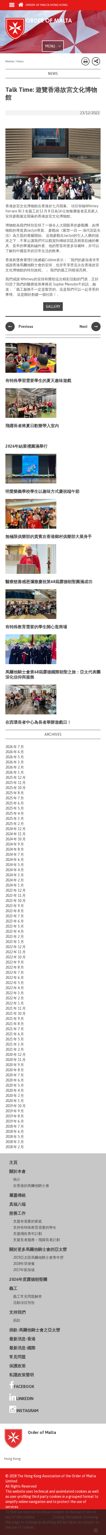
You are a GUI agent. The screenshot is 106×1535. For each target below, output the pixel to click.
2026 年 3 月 (14, 762)
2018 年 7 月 (14, 1126)
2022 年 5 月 (14, 983)
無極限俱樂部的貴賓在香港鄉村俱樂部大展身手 (48, 536)
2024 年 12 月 (15, 829)
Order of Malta (44, 29)
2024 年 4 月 (14, 870)
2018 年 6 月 (14, 1131)
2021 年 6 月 (14, 1034)
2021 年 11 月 (15, 1008)
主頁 (13, 1162)
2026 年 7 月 (14, 747)
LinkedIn (24, 1398)
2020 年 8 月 (14, 1070)
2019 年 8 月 (14, 1116)
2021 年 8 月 (14, 1024)
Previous (26, 326)
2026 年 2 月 (14, 767)
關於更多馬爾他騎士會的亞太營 (38, 1249)
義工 (13, 1288)
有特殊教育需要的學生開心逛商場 (36, 626)
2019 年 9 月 (14, 1111)
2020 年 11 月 (15, 1060)
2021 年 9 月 (14, 1019)
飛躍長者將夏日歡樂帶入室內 (32, 425)
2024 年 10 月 (15, 839)
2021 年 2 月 (14, 1049)
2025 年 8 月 (14, 793)
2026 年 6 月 (14, 752)
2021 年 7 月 (14, 1029)
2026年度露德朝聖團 (28, 1279)
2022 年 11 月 (15, 952)
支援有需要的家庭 (27, 1221)
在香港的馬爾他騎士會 (31, 1186)
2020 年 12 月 (15, 1054)
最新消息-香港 (22, 1339)
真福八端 (17, 1204)
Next (83, 326)
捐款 (16, 1320)
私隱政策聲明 (21, 1375)
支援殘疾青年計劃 (27, 1234)
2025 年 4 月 (14, 813)
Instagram (27, 1410)
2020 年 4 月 (14, 1090)
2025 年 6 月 (14, 803)
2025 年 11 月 (15, 783)
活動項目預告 (24, 1303)
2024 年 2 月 (14, 880)
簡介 (16, 1179)
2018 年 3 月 (14, 1142)
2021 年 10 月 (15, 1013)
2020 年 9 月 (14, 1065)
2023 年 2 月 (14, 936)
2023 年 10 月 (15, 901)
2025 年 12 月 (15, 777)
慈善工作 (17, 1213)
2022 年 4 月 (14, 988)
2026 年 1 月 (14, 772)
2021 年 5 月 (14, 1039)
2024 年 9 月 (14, 844)
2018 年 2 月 (14, 1147)
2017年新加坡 (24, 1270)
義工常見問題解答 (27, 1296)
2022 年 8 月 (14, 967)
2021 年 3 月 (14, 1044)
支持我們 (17, 1312)
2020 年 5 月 (14, 1085)
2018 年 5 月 (14, 1137)
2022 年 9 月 (14, 962)
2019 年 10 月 (15, 1106)
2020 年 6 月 (14, 1080)
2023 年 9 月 (14, 906)
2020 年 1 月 (14, 1101)
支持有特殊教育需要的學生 (34, 1227)
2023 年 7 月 (14, 916)
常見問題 (17, 1357)
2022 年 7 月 (14, 972)
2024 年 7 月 (14, 854)
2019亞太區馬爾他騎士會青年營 (38, 1257)
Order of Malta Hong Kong (46, 5)
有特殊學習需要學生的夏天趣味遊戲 (38, 380)
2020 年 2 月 (14, 1096)
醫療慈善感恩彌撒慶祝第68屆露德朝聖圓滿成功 (48, 581)
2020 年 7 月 (14, 1075)
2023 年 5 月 (14, 926)
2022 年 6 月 (14, 978)
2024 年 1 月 (14, 885)
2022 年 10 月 (15, 957)
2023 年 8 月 (14, 911)
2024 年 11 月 (15, 834)
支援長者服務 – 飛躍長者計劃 (36, 1240)
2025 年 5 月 (14, 808)
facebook (24, 1386)
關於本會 (17, 1171)
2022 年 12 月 (15, 947)
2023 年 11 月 (15, 895)
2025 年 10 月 (15, 788)
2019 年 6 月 (14, 1121)
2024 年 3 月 (14, 875)
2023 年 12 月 (15, 890)
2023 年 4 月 (14, 931)
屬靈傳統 (17, 1195)
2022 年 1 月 (14, 1003)
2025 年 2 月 (14, 824)
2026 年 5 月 (14, 757)
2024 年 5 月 (14, 865)
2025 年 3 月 (14, 818)
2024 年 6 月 (14, 860)
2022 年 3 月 (14, 993)
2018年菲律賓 (24, 1264)
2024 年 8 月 (14, 849)
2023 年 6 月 (14, 921)
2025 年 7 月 (14, 798)
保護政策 (17, 1366)
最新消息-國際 (22, 1348)
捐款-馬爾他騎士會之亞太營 (34, 1330)
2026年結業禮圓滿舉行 (26, 446)
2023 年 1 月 (14, 942)
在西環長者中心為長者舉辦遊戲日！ (38, 722)
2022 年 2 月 (14, 998)
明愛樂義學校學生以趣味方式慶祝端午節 (42, 491)
